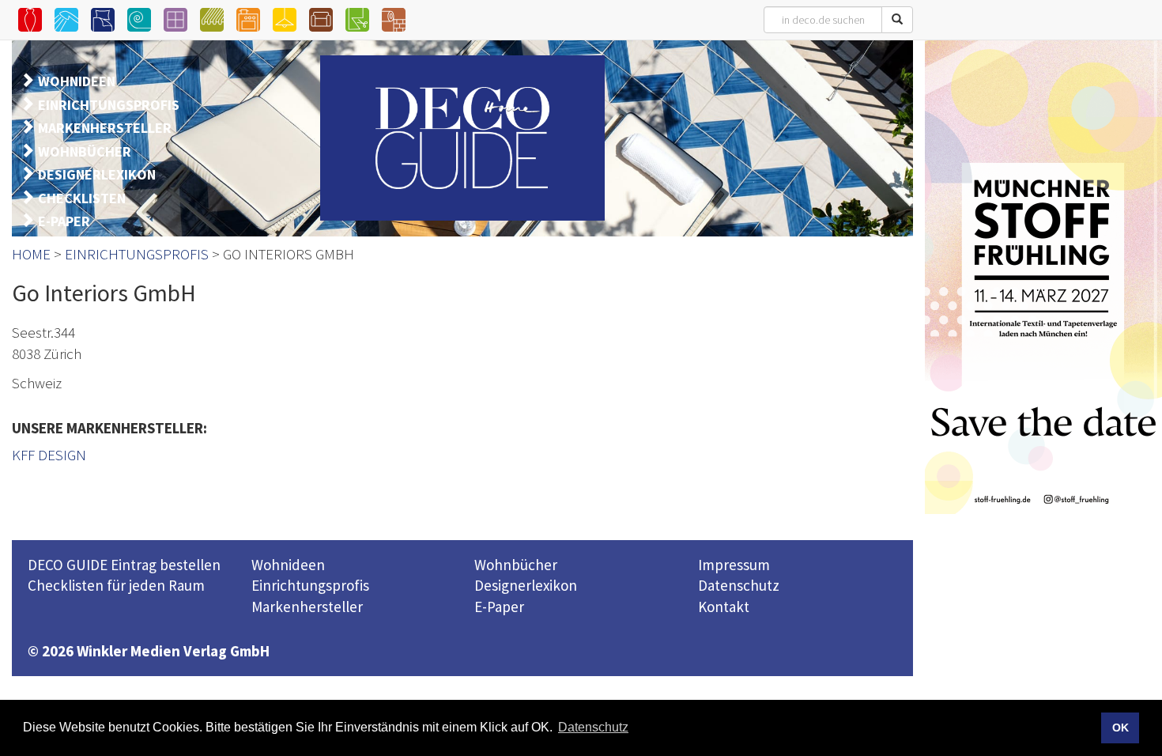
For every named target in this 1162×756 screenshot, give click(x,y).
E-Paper (499, 606)
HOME (31, 253)
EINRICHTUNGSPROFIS (108, 105)
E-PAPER (64, 221)
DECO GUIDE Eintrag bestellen (124, 564)
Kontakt (723, 606)
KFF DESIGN (49, 454)
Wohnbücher (515, 564)
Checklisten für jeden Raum (116, 585)
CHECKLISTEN (82, 198)
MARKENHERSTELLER (105, 128)
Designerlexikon (525, 585)
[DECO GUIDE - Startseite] (462, 138)
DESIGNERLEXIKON (97, 174)
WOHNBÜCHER (84, 151)
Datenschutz (738, 585)
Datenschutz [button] (593, 727)
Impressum (734, 564)
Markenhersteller (307, 606)
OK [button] (1120, 727)
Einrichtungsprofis (310, 585)
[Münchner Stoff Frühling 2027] (1043, 277)
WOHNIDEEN (76, 81)
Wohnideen (288, 564)
